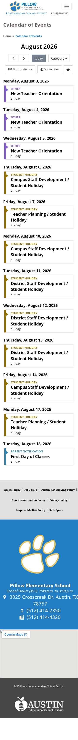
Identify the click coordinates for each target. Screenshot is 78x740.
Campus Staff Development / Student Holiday (40, 182)
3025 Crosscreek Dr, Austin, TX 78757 (27, 13)
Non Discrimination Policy (28, 500)
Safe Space (56, 510)
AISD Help (30, 490)
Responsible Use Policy (30, 510)
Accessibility (12, 490)
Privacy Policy (58, 500)
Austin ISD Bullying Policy (58, 490)
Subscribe (50, 69)
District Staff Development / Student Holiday (39, 286)
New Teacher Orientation (36, 93)
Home (7, 36)
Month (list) (21, 69)
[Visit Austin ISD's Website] (39, 704)
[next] (24, 58)
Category (58, 58)
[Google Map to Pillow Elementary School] (39, 653)
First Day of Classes (30, 456)
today (38, 58)
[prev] (13, 58)
